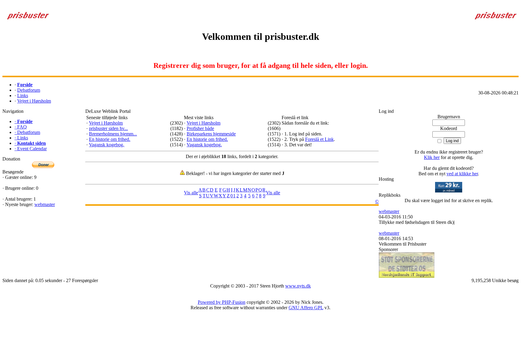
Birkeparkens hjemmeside (211, 133)
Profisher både (200, 128)
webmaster (44, 204)
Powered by (210, 302)
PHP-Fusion (233, 302)
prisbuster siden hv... (108, 128)
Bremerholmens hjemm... (113, 133)
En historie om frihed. (109, 139)
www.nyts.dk (298, 285)
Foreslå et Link (319, 139)
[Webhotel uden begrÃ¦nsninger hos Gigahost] (448, 190)
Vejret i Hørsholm (106, 123)
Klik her (432, 157)
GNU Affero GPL (306, 307)
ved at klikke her (462, 173)
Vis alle (191, 192)
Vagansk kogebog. (106, 144)
